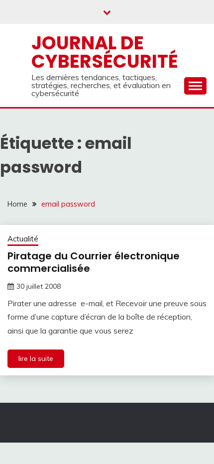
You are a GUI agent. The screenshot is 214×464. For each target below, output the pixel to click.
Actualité (22, 238)
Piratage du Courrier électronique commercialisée (93, 262)
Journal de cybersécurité (104, 52)
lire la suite (35, 358)
